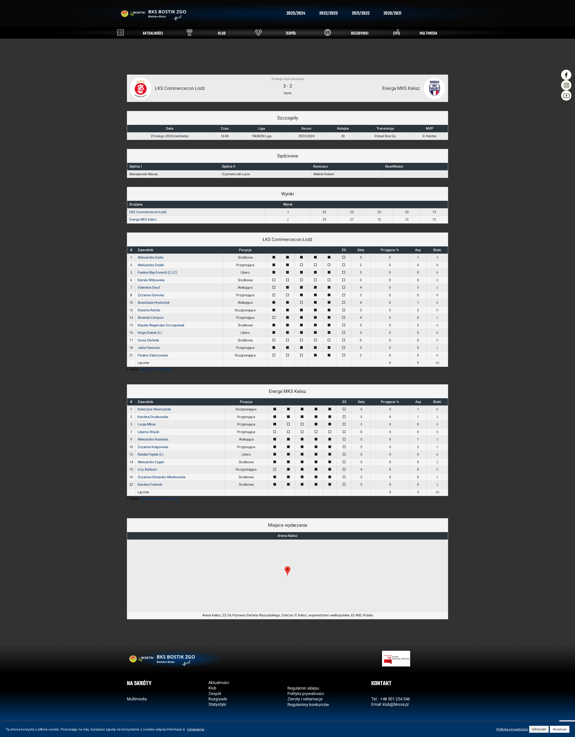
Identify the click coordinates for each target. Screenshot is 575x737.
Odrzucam (539, 729)
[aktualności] (120, 32)
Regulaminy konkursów (308, 704)
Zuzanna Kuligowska (153, 447)
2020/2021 (392, 13)
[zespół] (258, 32)
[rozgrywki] (327, 32)
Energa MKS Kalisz (143, 219)
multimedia (428, 33)
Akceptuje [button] (560, 729)
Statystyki (217, 704)
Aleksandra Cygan (151, 462)
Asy (418, 250)
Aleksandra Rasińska (153, 439)
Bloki (437, 250)
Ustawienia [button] (195, 729)
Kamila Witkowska (151, 280)
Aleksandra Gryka (150, 257)
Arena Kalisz (288, 536)
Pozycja (245, 250)
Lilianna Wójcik (148, 432)
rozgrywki (359, 33)
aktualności (153, 33)
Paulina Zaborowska (153, 355)
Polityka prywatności (306, 693)
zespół (290, 33)
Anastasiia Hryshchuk (154, 303)
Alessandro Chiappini (157, 369)
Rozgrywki (217, 699)
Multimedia (137, 699)
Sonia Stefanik (148, 340)
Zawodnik (145, 250)
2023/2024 (295, 13)
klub (222, 33)
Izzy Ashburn (147, 469)
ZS (344, 250)
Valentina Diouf (149, 288)
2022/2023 (328, 13)
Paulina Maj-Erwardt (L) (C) (157, 272)
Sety (360, 250)
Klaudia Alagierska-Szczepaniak (161, 325)
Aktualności (218, 682)
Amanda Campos (151, 318)
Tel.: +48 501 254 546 (390, 699)
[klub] (189, 32)
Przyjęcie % (390, 250)
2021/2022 (360, 13)
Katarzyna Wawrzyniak (154, 409)
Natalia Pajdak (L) (150, 454)
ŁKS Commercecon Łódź (147, 212)
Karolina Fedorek (150, 484)
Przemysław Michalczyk (159, 498)
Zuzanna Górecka (151, 295)
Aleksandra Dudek (151, 265)
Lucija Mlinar (147, 424)
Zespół (214, 693)
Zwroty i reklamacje (305, 699)
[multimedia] (396, 32)
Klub (212, 688)
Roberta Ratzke (149, 310)
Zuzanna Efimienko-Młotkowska (161, 477)
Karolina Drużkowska (153, 417)
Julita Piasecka (149, 348)
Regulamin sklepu (303, 688)
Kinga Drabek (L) (150, 333)
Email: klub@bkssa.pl (390, 704)
